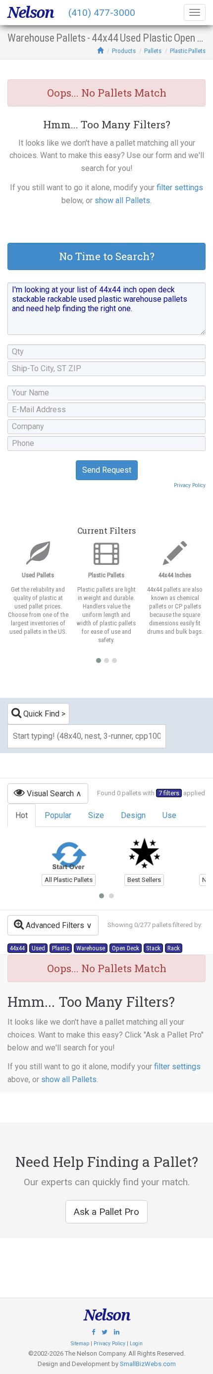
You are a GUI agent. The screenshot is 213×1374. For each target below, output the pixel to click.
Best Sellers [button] (144, 879)
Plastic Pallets (188, 51)
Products (124, 51)
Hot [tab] (21, 815)
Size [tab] (96, 815)
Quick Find (40, 713)
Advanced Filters (54, 925)
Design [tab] (133, 815)
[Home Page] (100, 51)
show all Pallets (122, 200)
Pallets (152, 51)
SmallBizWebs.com (148, 1364)
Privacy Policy (190, 485)
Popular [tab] (58, 815)
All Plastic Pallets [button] (69, 879)
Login (136, 1343)
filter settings (180, 187)
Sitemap (80, 1343)
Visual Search (49, 793)
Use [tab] (169, 815)
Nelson (30, 12)
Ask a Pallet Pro (106, 1211)
